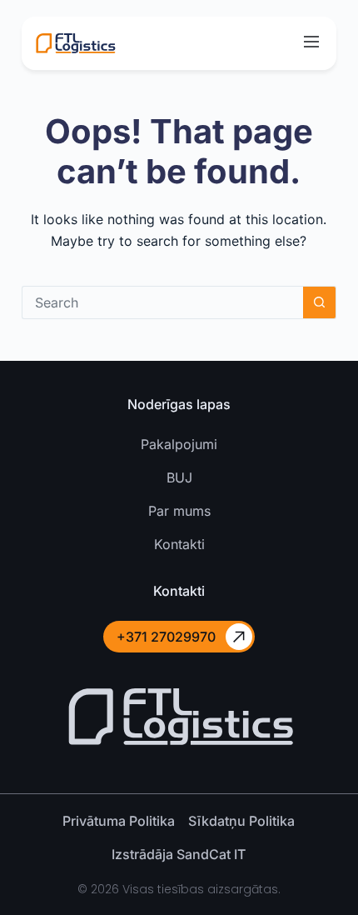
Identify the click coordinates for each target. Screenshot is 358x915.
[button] (311, 43)
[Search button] (319, 302)
